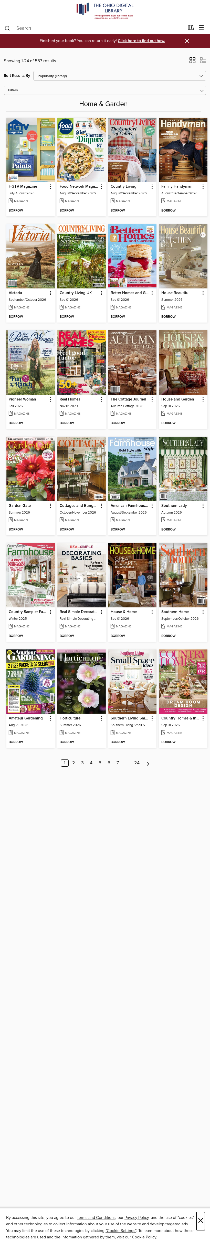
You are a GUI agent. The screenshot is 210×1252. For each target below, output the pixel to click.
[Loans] (191, 29)
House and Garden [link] (177, 399)
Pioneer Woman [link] (22, 399)
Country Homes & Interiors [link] (180, 718)
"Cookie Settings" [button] (121, 1230)
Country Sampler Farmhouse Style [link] (28, 612)
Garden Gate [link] (20, 506)
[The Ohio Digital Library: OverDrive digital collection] (105, 11)
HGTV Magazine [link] (23, 186)
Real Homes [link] (70, 399)
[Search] (7, 28)
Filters (13, 90)
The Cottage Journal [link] (128, 399)
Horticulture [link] (70, 718)
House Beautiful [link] (175, 293)
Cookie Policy (144, 1237)
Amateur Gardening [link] (26, 718)
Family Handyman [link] (177, 186)
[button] (192, 61)
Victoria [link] (15, 293)
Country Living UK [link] (76, 293)
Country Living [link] (123, 186)
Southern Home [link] (175, 612)
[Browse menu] (201, 27)
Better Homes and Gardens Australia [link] (130, 293)
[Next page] (148, 763)
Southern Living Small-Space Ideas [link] (130, 718)
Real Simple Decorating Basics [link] (79, 612)
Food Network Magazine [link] (79, 186)
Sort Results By (17, 75)
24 (137, 763)
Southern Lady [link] (174, 506)
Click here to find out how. (141, 41)
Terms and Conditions (96, 1217)
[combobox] (94, 28)
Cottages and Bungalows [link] (79, 506)
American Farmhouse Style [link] (130, 506)
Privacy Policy (136, 1217)
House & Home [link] (124, 612)
